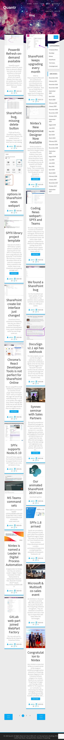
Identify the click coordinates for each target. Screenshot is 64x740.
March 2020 (52, 99)
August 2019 (52, 125)
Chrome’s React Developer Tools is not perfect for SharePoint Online (14, 371)
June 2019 (52, 128)
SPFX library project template (14, 237)
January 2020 (52, 106)
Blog (48, 4)
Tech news (52, 63)
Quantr (9, 7)
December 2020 (53, 84)
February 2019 (53, 141)
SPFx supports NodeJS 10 (14, 449)
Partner (49, 11)
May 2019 (51, 131)
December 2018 (53, 144)
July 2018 (51, 160)
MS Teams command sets (14, 502)
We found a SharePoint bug (35, 286)
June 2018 (52, 163)
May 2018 (51, 166)
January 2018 (52, 179)
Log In (57, 11)
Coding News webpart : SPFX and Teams (35, 216)
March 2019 (52, 138)
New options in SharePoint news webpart (14, 198)
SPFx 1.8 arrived (35, 524)
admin (11, 91)
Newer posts (8, 716)
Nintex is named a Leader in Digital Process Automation (14, 555)
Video (35, 4)
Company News (53, 50)
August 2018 (52, 156)
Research (56, 4)
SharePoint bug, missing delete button (14, 120)
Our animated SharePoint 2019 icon (35, 487)
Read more (35, 179)
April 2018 (52, 170)
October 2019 (53, 116)
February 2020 (53, 103)
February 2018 (53, 176)
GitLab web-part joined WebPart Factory (14, 624)
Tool (42, 4)
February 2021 (53, 81)
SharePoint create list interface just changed (14, 307)
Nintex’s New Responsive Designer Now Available (36, 132)
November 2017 (53, 183)
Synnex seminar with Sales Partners (36, 412)
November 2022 (53, 78)
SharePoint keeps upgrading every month (35, 64)
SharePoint (52, 59)
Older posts (41, 716)
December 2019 (53, 109)
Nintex (51, 56)
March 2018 (52, 173)
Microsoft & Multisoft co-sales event (36, 589)
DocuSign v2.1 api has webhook (36, 348)
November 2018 (53, 148)
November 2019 (53, 113)
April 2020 (52, 96)
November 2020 (53, 88)
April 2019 (52, 135)
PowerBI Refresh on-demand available (14, 55)
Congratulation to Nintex (36, 656)
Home (29, 4)
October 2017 (53, 186)
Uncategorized (53, 66)
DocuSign (51, 53)
